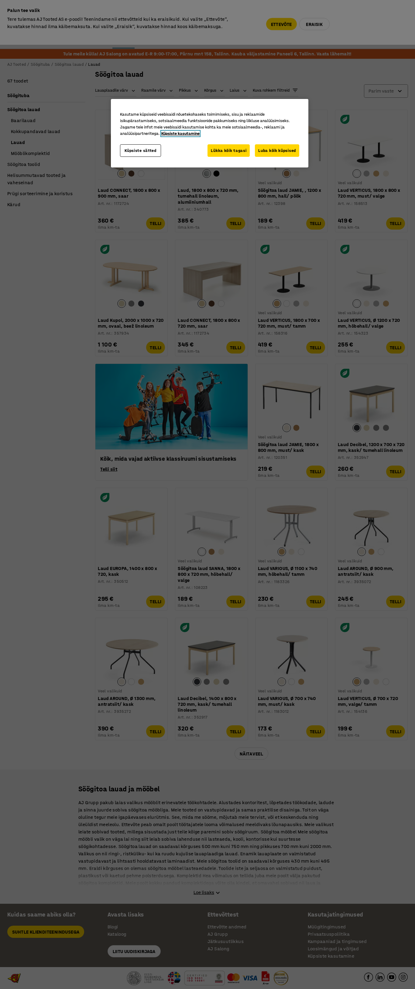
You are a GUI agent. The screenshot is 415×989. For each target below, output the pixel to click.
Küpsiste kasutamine (180, 133)
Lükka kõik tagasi (228, 150)
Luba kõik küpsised (277, 150)
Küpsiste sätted (140, 150)
